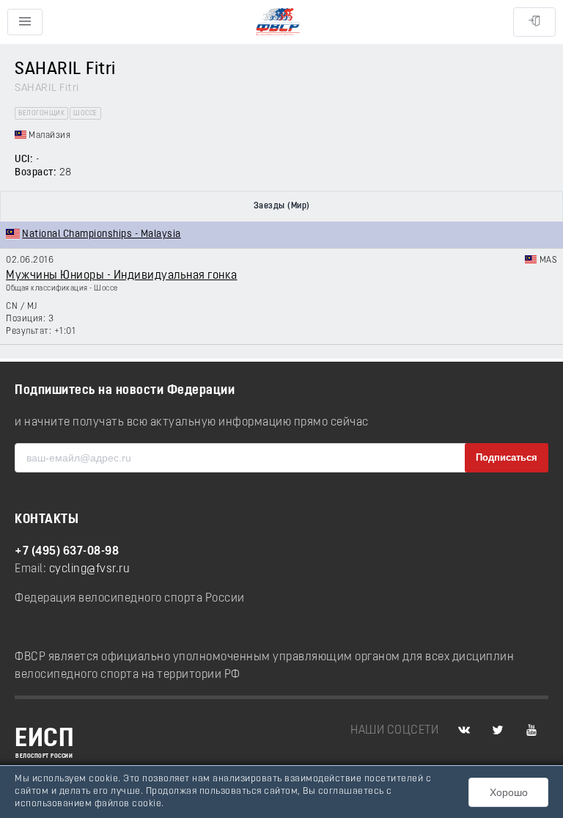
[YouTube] (531, 730)
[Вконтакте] (464, 730)
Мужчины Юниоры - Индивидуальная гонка (122, 276)
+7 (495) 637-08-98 (67, 552)
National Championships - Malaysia (101, 234)
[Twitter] (498, 730)
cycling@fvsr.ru (89, 569)
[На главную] (278, 22)
